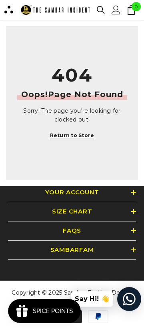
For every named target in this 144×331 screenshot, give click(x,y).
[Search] (101, 10)
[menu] (9, 10)
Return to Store (72, 135)
